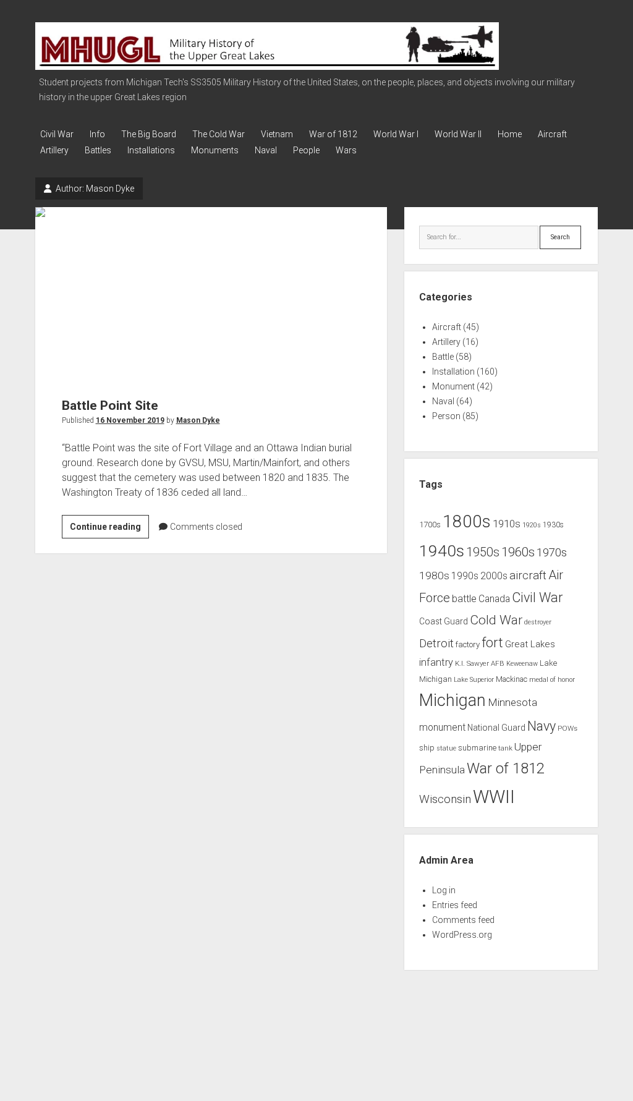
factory (468, 644)
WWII (494, 796)
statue (446, 748)
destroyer (537, 622)
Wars (346, 150)
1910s (506, 523)
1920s (531, 525)
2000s (494, 576)
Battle (443, 357)
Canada (494, 599)
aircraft (527, 575)
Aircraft (552, 134)
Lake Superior (474, 680)
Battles (98, 150)
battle (464, 599)
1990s (464, 576)
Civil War (57, 134)
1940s (441, 550)
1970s (552, 552)
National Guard (496, 728)
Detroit (436, 643)
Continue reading (109, 529)
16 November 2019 (130, 420)
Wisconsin (445, 799)
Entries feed (454, 905)
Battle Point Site (211, 295)
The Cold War (218, 134)
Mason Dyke (198, 420)
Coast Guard (443, 621)
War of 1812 (333, 134)
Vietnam (277, 134)
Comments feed (463, 920)
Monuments (215, 150)
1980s (434, 575)
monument (442, 727)
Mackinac (511, 679)
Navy (541, 726)
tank (505, 748)
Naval (266, 150)
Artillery (54, 150)
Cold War (496, 619)
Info (97, 134)
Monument (453, 386)
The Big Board (148, 134)
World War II (458, 134)
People (306, 150)
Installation (453, 371)
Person (446, 416)
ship (427, 747)
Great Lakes (530, 644)
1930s (553, 525)
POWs (567, 728)
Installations (151, 150)
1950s (482, 552)
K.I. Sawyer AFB (479, 663)
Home (510, 134)
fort (492, 642)
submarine (477, 747)
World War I (395, 134)
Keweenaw (522, 664)
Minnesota (512, 702)
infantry (436, 662)
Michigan (452, 700)
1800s (467, 521)
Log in (444, 890)
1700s (430, 524)
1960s (518, 552)
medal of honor (552, 680)
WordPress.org (462, 935)
